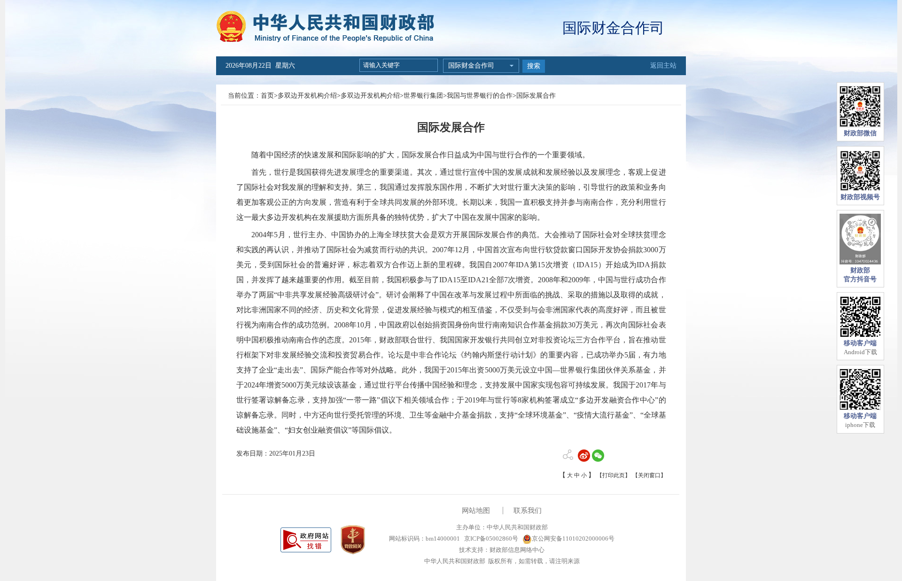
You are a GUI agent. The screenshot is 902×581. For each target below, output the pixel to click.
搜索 (533, 66)
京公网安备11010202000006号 (573, 538)
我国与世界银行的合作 (480, 95)
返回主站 (663, 65)
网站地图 (476, 510)
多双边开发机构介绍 (307, 95)
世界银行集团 (423, 95)
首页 (267, 95)
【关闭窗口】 (649, 475)
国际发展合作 (536, 95)
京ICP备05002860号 (490, 538)
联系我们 (527, 510)
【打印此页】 (613, 475)
